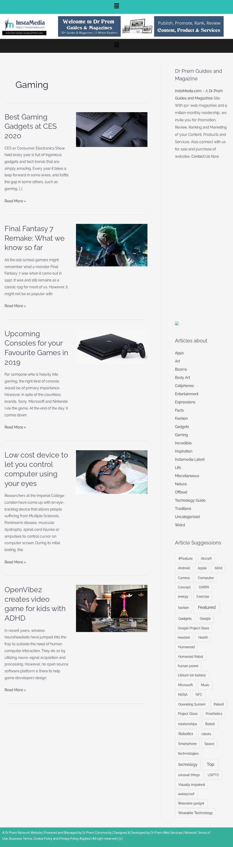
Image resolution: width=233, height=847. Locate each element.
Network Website (30, 832)
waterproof (186, 794)
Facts (179, 410)
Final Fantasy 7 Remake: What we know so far (35, 238)
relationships (187, 724)
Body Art (182, 377)
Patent (219, 704)
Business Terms (20, 838)
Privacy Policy (69, 838)
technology (188, 764)
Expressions (185, 402)
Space (209, 744)
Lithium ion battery (192, 675)
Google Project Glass (193, 628)
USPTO (213, 775)
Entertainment (186, 394)
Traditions (183, 508)
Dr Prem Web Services (166, 832)
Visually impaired (191, 784)
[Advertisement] (204, 238)
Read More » (15, 200)
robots (206, 734)
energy (183, 596)
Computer (206, 578)
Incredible (183, 443)
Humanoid (186, 647)
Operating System (191, 704)
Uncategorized (187, 517)
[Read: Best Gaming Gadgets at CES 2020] (111, 129)
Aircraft (206, 558)
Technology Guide (190, 500)
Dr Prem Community (97, 832)
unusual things (189, 775)
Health (203, 637)
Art (177, 361)
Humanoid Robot (190, 656)
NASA (182, 694)
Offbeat (181, 492)
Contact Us (200, 156)
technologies (188, 753)
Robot (210, 724)
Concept (184, 587)
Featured (207, 607)
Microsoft (185, 685)
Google (205, 618)
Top (210, 764)
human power (188, 666)
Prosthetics (214, 714)
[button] (116, 7)
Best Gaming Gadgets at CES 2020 (31, 126)
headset (184, 637)
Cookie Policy (43, 838)
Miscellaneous (187, 476)
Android (184, 568)
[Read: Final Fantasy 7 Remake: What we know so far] (111, 245)
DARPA (204, 587)
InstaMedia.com (188, 91)
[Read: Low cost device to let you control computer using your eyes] (111, 472)
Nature (181, 484)
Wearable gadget (191, 803)
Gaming (181, 435)
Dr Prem (11, 832)
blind (218, 568)
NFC (199, 694)
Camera (184, 578)
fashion (183, 607)
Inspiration (183, 451)
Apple (202, 568)
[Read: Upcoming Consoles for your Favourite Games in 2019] (111, 346)
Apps (179, 353)
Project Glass (188, 714)
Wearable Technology (195, 813)
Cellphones (184, 386)
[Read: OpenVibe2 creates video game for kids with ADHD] (111, 608)
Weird (180, 525)
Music (205, 685)
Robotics (185, 734)
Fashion (181, 418)
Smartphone (187, 744)
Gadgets (182, 427)
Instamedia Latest (190, 459)
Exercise (203, 596)
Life (178, 467)
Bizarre (181, 369)
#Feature (185, 558)
